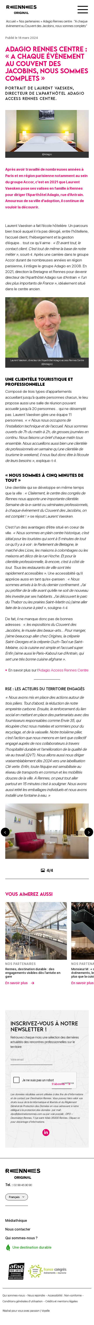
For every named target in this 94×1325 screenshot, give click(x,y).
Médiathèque (16, 1269)
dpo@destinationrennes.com (26, 1162)
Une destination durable (31, 1296)
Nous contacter (17, 1278)
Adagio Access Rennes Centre (63, 670)
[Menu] (83, 9)
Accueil (11, 21)
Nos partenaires (29, 21)
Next (88, 856)
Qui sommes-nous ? (21, 1287)
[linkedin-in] (45, 1181)
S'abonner (58, 1132)
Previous (5, 856)
